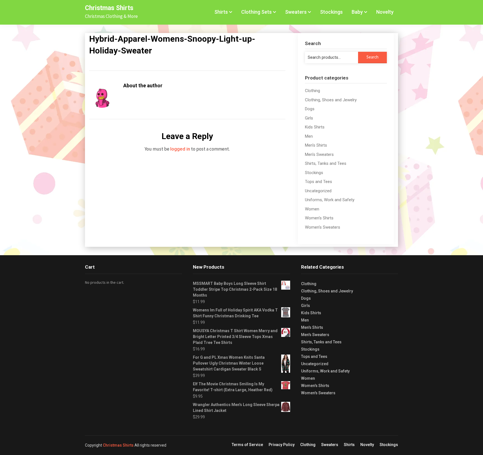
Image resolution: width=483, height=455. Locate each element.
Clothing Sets (256, 12)
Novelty (385, 12)
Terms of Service (247, 445)
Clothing (312, 90)
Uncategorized (318, 190)
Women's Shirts (319, 218)
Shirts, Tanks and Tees (325, 163)
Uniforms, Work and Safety (329, 199)
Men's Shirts (316, 145)
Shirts (221, 12)
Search (372, 57)
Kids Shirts (315, 127)
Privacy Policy (282, 445)
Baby (357, 12)
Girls (309, 118)
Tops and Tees (318, 181)
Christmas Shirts (109, 8)
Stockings (331, 12)
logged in (180, 149)
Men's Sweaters (319, 154)
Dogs (309, 108)
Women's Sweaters (322, 227)
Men (309, 136)
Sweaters (296, 12)
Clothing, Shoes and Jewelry (331, 99)
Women (312, 209)
